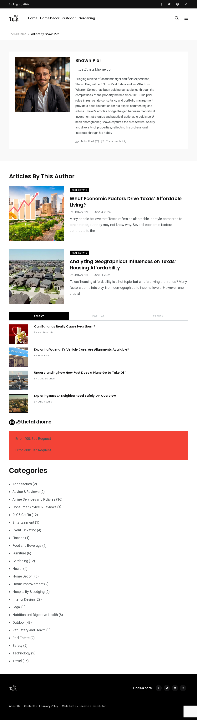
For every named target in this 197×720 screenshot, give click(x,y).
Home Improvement (28, 584)
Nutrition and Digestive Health (35, 615)
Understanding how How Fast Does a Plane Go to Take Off (80, 372)
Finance (18, 538)
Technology (21, 653)
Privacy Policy (50, 706)
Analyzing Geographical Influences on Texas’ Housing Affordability (123, 264)
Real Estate (79, 190)
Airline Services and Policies (34, 499)
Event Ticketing (24, 530)
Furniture (19, 553)
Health (18, 569)
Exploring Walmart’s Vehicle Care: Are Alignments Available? (81, 349)
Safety (18, 645)
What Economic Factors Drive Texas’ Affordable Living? (126, 201)
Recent (39, 316)
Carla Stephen (46, 378)
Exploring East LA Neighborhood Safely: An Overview (75, 395)
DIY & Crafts (22, 515)
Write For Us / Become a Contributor (84, 706)
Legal (17, 607)
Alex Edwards (45, 332)
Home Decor (49, 18)
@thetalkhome (33, 422)
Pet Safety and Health (29, 630)
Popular (98, 316)
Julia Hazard (45, 401)
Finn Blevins (45, 355)
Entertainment (23, 522)
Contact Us (31, 706)
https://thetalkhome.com (94, 70)
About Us (14, 706)
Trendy (158, 316)
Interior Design (24, 599)
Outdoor (69, 18)
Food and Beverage (27, 545)
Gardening (86, 18)
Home (32, 18)
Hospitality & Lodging (29, 592)
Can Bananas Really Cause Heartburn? (64, 326)
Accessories (22, 484)
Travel (17, 661)
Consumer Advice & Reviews (35, 507)
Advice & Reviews (26, 492)
